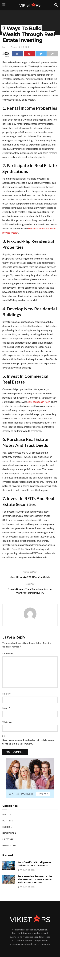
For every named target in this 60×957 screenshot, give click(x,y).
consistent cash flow (38, 401)
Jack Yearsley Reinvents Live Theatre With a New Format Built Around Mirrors (35, 879)
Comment (7, 653)
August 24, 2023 (20, 47)
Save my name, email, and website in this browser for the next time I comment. (28, 742)
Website (7, 722)
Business (7, 821)
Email (6, 707)
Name (6, 693)
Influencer (9, 833)
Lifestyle (8, 839)
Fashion (7, 827)
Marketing (9, 845)
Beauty (6, 814)
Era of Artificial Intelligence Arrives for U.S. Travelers (34, 864)
